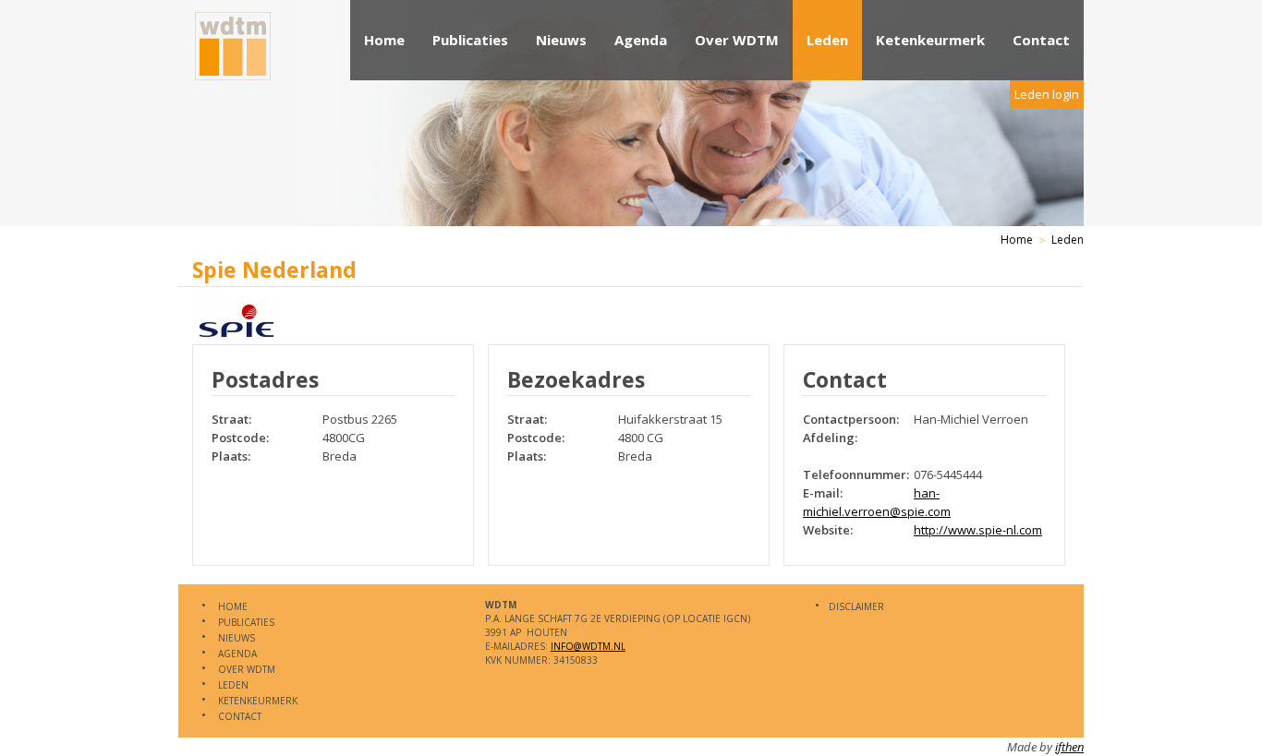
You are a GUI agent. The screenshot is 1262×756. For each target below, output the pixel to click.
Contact (1041, 39)
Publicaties (470, 39)
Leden (827, 39)
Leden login (1046, 94)
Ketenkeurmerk (930, 39)
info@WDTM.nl (588, 646)
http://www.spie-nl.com (978, 530)
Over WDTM (737, 39)
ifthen (1069, 746)
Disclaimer (856, 606)
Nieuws (561, 39)
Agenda (640, 39)
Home (384, 39)
